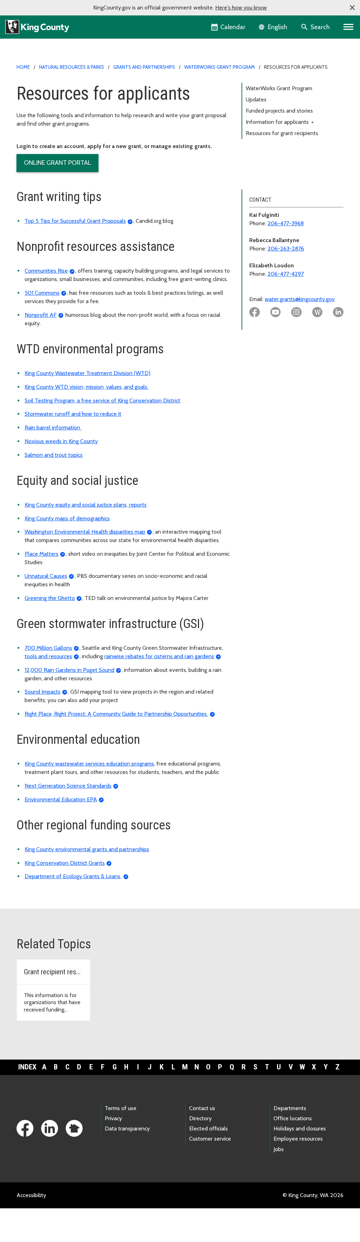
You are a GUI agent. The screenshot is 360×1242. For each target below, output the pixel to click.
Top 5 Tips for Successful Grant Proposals (75, 221)
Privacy (113, 1118)
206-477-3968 (286, 223)
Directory (200, 1118)
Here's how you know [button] (241, 7)
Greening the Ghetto (50, 598)
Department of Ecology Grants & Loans (73, 876)
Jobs (279, 1149)
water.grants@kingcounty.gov (300, 299)
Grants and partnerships (144, 67)
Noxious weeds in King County (61, 441)
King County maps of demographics (67, 518)
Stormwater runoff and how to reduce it (73, 413)
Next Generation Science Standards (68, 785)
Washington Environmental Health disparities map (85, 531)
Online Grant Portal (57, 163)
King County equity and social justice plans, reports (86, 504)
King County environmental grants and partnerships (87, 849)
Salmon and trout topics (54, 455)
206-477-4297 (286, 274)
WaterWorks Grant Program (219, 67)
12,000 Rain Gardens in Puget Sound (69, 670)
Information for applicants (280, 122)
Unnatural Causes (46, 576)
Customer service (210, 1138)
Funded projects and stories (279, 110)
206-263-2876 (286, 248)
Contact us (202, 1108)
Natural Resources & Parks (71, 67)
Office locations (293, 1118)
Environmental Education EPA (61, 799)
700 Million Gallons (48, 648)
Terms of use (120, 1108)
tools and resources (48, 656)
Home (23, 67)
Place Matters (41, 553)
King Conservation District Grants (65, 863)
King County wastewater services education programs (89, 763)
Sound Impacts (42, 691)
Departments (290, 1108)
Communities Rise (46, 270)
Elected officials (208, 1128)
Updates (256, 99)
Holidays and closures (300, 1128)
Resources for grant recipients (282, 133)
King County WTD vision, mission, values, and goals (87, 386)
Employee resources (298, 1138)
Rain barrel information (53, 427)
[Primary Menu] (348, 27)
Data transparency (127, 1128)
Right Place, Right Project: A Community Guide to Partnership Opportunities (116, 713)
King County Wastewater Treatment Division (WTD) (87, 373)
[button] (352, 7)
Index (27, 1067)
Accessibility (31, 1195)
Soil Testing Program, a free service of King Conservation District (102, 400)
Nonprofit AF (41, 315)
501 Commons (42, 292)
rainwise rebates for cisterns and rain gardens (159, 656)
